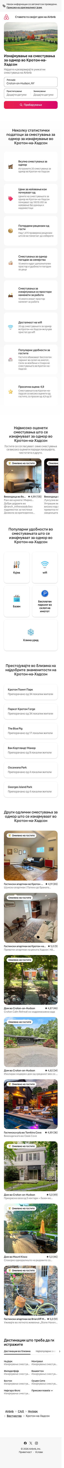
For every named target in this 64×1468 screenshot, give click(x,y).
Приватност (25, 1452)
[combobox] (31, 83)
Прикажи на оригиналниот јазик (24, 7)
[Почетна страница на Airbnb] (6, 17)
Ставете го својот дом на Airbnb (35, 17)
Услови (39, 1452)
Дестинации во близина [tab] (17, 1351)
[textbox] (17, 95)
